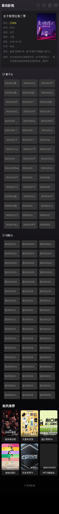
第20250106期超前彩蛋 (47, 348)
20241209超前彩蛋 (30, 130)
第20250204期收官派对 (47, 395)
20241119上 (47, 92)
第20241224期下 (30, 329)
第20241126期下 (12, 282)
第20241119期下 (47, 263)
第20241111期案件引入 (47, 244)
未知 (12, 46)
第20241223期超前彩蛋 (47, 319)
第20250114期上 (30, 366)
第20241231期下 (47, 338)
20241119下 (12, 102)
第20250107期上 (12, 357)
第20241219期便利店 (30, 319)
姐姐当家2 (10, 472)
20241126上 (12, 111)
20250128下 (29, 224)
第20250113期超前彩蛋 (12, 366)
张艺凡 (47, 51)
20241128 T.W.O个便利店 (47, 111)
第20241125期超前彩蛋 (30, 272)
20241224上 (47, 158)
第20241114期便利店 (47, 253)
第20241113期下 (30, 253)
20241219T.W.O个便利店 (47, 149)
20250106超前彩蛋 (47, 177)
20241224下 (29, 158)
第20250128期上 (47, 385)
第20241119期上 (30, 263)
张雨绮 (18, 51)
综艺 (12, 32)
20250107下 (29, 187)
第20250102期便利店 (30, 348)
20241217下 (29, 149)
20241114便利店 (12, 92)
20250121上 (47, 206)
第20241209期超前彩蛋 (12, 300)
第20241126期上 (47, 272)
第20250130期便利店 (30, 395)
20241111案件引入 (12, 83)
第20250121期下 (47, 376)
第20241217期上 (47, 310)
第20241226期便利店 (47, 329)
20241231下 (12, 177)
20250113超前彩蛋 (12, 196)
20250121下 (12, 215)
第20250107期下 (30, 357)
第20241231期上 (30, 338)
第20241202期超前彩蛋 (47, 282)
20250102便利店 (30, 177)
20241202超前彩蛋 (12, 121)
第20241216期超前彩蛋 (30, 310)
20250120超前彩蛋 (30, 206)
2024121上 (47, 130)
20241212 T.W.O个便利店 (30, 140)
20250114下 (47, 196)
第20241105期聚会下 (30, 244)
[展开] (45, 61)
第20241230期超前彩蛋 (12, 338)
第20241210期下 (47, 300)
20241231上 (47, 168)
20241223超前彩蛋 (12, 158)
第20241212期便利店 (12, 310)
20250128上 (12, 224)
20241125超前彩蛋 (47, 102)
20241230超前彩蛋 (30, 168)
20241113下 (47, 83)
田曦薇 (40, 51)
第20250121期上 (30, 376)
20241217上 (12, 149)
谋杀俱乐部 (10, 439)
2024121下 (11, 140)
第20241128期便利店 (30, 282)
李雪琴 (32, 51)
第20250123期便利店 (12, 385)
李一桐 (25, 51)
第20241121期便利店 (12, 272)
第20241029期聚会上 (12, 244)
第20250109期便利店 (47, 357)
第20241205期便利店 (47, 291)
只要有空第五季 (30, 439)
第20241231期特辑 (12, 348)
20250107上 (12, 187)
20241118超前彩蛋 (30, 92)
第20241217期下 (12, 319)
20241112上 (29, 83)
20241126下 (29, 111)
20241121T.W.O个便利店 (30, 102)
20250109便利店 (47, 187)
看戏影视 (8, 5)
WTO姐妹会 (49, 472)
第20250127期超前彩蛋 (30, 385)
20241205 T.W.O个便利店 (12, 130)
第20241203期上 (12, 291)
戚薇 (12, 51)
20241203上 (29, 121)
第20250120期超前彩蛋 (12, 376)
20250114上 (29, 196)
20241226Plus (12, 168)
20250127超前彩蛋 (47, 215)
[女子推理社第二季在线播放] (46, 27)
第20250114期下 (47, 366)
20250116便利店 (12, 206)
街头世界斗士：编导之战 (34, 472)
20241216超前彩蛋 (47, 140)
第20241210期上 (30, 300)
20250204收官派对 (47, 224)
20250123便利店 (30, 215)
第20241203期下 (30, 291)
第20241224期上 (12, 329)
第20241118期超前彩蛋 (12, 263)
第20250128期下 (12, 395)
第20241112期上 (12, 253)
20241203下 (47, 121)
